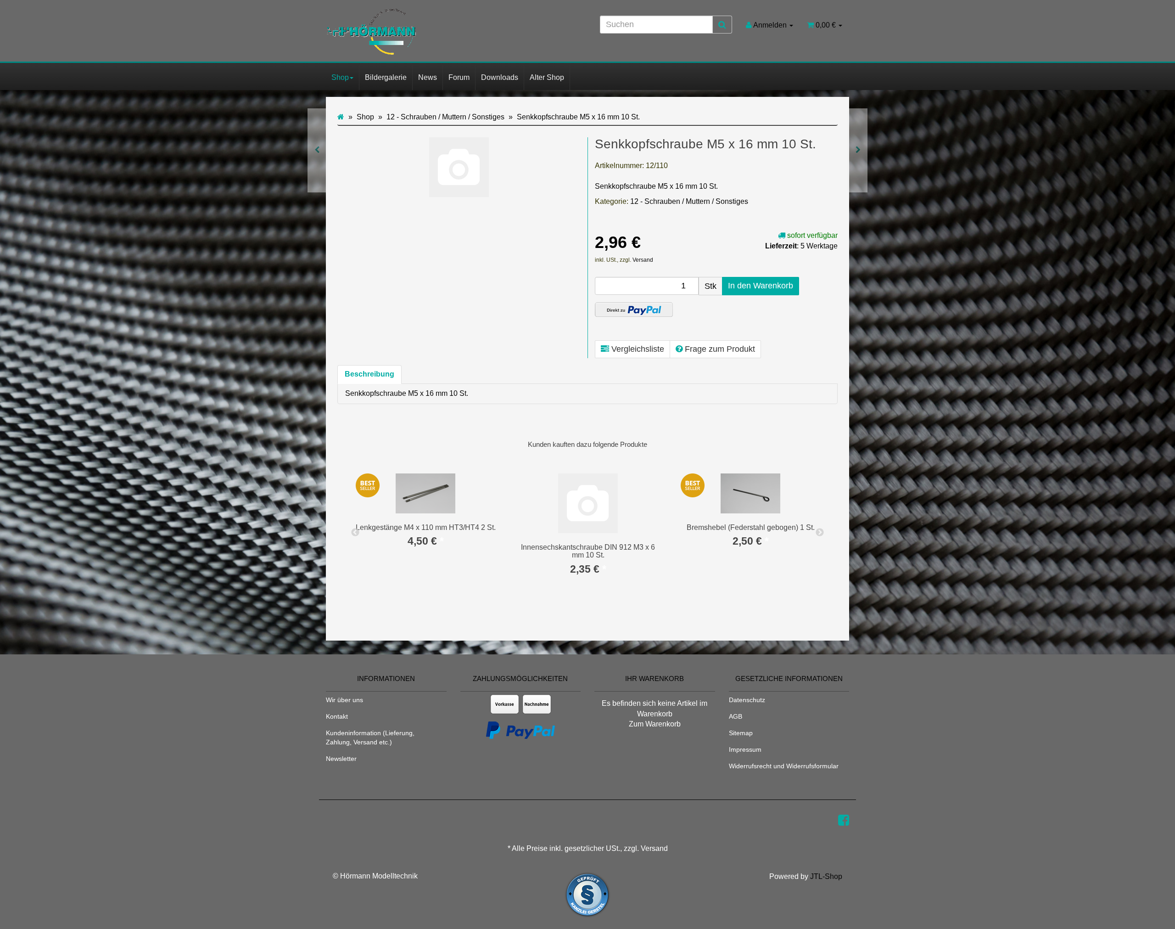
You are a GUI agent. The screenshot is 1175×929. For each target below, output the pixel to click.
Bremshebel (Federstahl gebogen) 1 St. (751, 527)
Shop (340, 77)
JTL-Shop (826, 876)
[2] (634, 309)
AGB (735, 716)
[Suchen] (722, 25)
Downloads (499, 77)
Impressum (745, 749)
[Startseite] (340, 117)
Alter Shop (547, 77)
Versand (642, 260)
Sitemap (741, 733)
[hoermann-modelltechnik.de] (408, 32)
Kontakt (337, 716)
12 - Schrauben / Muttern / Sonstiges (689, 201)
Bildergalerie (386, 77)
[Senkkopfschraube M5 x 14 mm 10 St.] (317, 150)
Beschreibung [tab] (369, 374)
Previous (355, 533)
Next (820, 533)
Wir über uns (344, 700)
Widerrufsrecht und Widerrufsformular (784, 766)
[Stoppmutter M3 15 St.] (858, 150)
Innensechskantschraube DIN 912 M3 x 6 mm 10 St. (588, 551)
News (427, 77)
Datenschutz (747, 700)
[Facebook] (843, 820)
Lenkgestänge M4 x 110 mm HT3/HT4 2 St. (426, 527)
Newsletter (341, 758)
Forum (459, 77)
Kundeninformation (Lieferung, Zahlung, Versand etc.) (370, 737)
